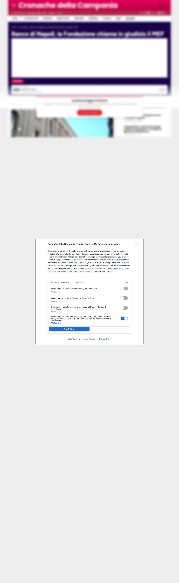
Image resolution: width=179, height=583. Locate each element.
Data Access (89, 339)
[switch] (124, 288)
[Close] (138, 244)
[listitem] (89, 282)
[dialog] (89, 291)
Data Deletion (74, 339)
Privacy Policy (105, 339)
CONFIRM (69, 329)
